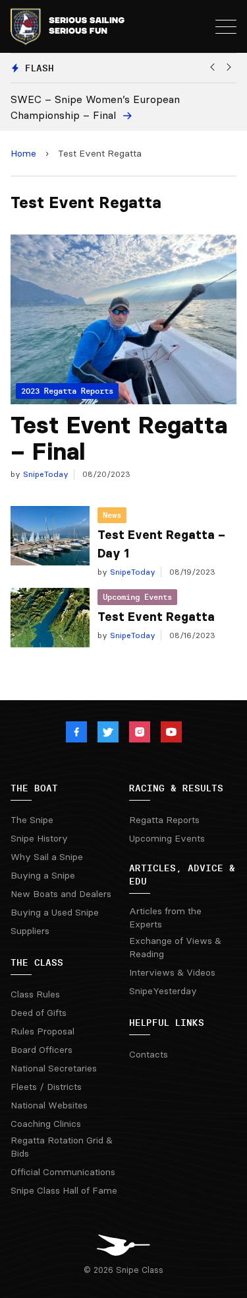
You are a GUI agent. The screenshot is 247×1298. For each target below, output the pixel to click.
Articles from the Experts (165, 917)
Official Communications (63, 1172)
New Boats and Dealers (61, 894)
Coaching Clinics (46, 1124)
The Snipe (32, 820)
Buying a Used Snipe (55, 912)
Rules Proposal (42, 1031)
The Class (37, 962)
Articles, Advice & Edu (182, 874)
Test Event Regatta (156, 617)
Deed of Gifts (39, 1013)
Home (23, 153)
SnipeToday (44, 474)
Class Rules (35, 994)
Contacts (148, 1054)
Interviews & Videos (172, 972)
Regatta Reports (164, 820)
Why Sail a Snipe (47, 857)
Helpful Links (166, 1022)
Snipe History (39, 838)
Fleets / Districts (46, 1087)
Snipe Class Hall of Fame (64, 1190)
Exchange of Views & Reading (175, 947)
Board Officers (41, 1050)
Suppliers (30, 931)
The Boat (34, 788)
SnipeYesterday (163, 991)
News (112, 515)
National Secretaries (54, 1068)
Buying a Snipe (43, 875)
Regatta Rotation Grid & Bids (62, 1146)
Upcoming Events (137, 597)
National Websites (49, 1105)
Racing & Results (176, 788)
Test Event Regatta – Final (119, 438)
